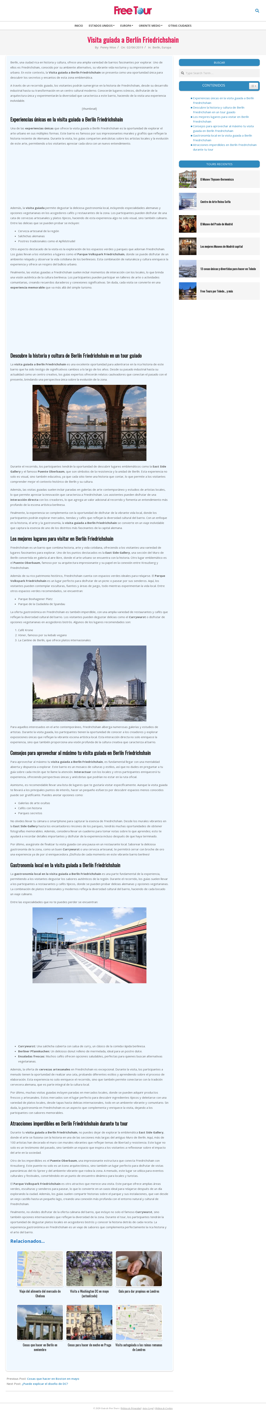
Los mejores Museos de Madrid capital (221, 246)
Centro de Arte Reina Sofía (215, 201)
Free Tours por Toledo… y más (216, 291)
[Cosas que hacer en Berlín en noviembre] (40, 1307)
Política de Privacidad (131, 1408)
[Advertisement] (89, 176)
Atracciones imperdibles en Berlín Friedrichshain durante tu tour (225, 147)
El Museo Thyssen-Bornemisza (217, 179)
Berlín (156, 47)
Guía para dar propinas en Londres (139, 1291)
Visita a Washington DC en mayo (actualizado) (89, 1293)
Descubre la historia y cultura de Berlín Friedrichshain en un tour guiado (218, 109)
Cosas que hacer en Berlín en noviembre (40, 1347)
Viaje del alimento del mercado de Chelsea (40, 1293)
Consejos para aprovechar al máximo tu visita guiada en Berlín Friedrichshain (223, 128)
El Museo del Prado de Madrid (216, 224)
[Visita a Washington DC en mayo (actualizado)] (89, 1254)
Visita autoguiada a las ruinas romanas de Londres (138, 1347)
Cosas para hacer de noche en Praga (89, 1345)
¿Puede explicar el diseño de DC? (45, 1384)
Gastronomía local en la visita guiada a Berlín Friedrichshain (222, 137)
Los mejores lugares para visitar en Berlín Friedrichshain (221, 119)
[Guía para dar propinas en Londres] (139, 1254)
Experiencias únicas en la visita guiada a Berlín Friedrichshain (223, 100)
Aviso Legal (148, 1408)
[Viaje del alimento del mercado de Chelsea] (40, 1254)
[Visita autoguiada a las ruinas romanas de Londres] (139, 1307)
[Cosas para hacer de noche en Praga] (89, 1307)
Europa (166, 47)
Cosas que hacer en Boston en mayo (53, 1379)
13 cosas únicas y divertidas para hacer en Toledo (228, 269)
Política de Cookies (164, 1408)
